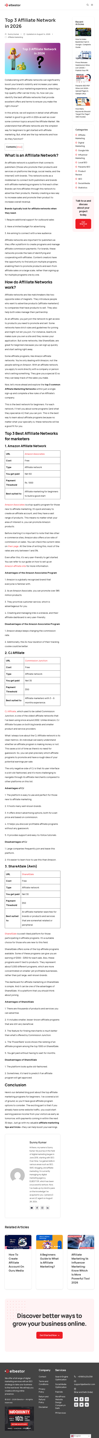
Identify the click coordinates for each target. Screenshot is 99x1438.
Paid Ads (59, 1392)
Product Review (80, 173)
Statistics (82, 187)
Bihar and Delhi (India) (83, 1392)
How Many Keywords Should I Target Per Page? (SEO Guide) (83, 113)
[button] (87, 4)
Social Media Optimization (61, 1385)
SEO (80, 179)
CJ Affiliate (10, 711)
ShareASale (28, 874)
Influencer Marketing (81, 156)
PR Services (60, 1413)
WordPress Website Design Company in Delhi (60, 1402)
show (19, 147)
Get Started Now (48, 1335)
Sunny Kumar (13, 34)
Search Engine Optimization (61, 1378)
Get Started (83, 223)
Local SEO (82, 162)
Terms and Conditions (43, 1383)
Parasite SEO (84, 167)
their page (13, 546)
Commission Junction (36, 660)
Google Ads (83, 150)
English (77, 1436)
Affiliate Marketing (15, 37)
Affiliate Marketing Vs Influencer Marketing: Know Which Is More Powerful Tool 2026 (80, 1268)
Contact (42, 1376)
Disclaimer (43, 1407)
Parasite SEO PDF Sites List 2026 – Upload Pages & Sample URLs (82, 89)
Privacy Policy (42, 1390)
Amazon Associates (35, 453)
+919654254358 (85, 1376)
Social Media (84, 183)
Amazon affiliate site (15, 566)
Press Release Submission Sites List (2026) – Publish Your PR (82, 66)
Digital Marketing (80, 144)
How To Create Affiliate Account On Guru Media (16, 1262)
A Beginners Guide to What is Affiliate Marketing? (49, 1260)
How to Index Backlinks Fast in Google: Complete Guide (83, 43)
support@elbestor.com (84, 1384)
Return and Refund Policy (43, 1399)
